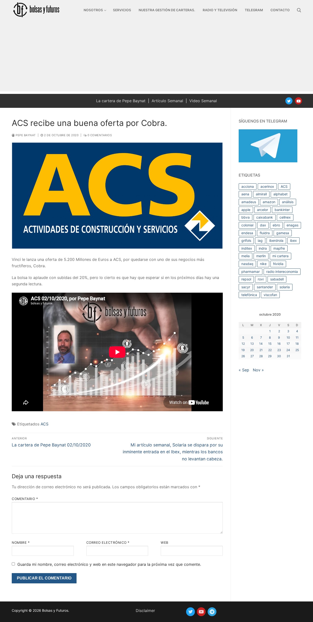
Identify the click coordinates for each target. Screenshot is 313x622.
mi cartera (280, 256)
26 (243, 356)
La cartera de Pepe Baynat (120, 100)
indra (263, 248)
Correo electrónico (108, 542)
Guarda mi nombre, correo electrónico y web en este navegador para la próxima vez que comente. (109, 564)
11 (297, 337)
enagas (292, 225)
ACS (44, 424)
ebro (276, 225)
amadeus (248, 202)
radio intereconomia (282, 271)
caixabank (264, 217)
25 (297, 350)
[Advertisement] (156, 57)
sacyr (245, 287)
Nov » (258, 369)
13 (252, 343)
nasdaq (247, 264)
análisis (287, 202)
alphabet (280, 194)
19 (243, 350)
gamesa (282, 233)
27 (252, 356)
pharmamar (250, 271)
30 (279, 356)
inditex (246, 248)
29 (270, 356)
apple (245, 210)
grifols (246, 240)
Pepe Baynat (25, 135)
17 (288, 343)
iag (260, 240)
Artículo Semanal (167, 100)
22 (270, 350)
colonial (247, 225)
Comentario (25, 499)
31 (288, 356)
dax (263, 225)
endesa (247, 233)
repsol (246, 279)
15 (269, 343)
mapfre (279, 248)
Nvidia (278, 264)
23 (279, 350)
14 (261, 343)
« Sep (244, 369)
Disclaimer (145, 610)
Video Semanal (203, 100)
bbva (245, 217)
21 (261, 350)
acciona (247, 186)
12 (243, 343)
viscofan (270, 295)
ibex (293, 240)
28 (261, 356)
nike (263, 264)
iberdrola (276, 240)
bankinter (282, 210)
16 (279, 343)
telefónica (249, 295)
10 (288, 337)
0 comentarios (99, 135)
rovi (261, 279)
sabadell (277, 279)
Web (164, 542)
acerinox (267, 186)
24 (288, 350)
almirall (261, 194)
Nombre (21, 542)
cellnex (285, 217)
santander (265, 287)
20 (252, 350)
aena (245, 194)
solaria (284, 287)
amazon (269, 202)
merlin (261, 256)
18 (297, 343)
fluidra (265, 233)
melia (245, 256)
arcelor (262, 210)
